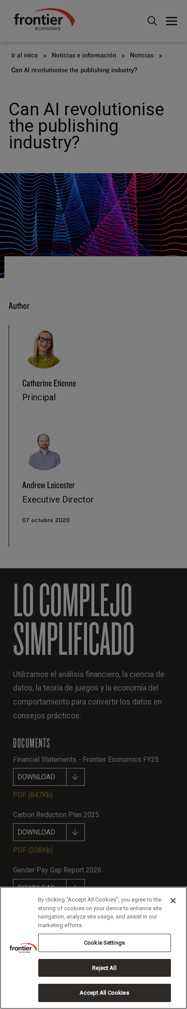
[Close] (173, 900)
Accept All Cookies (104, 992)
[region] (93, 948)
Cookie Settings (104, 942)
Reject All (104, 968)
